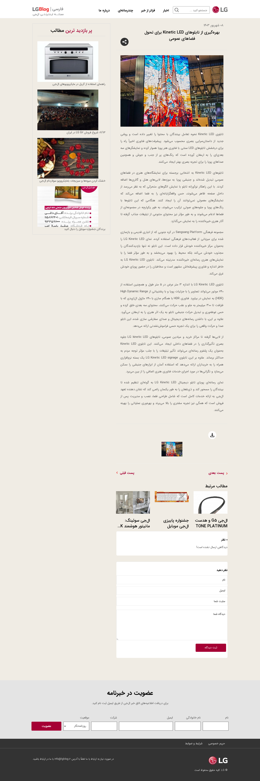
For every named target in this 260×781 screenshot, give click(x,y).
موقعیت (84, 718)
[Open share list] (124, 42)
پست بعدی (216, 473)
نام (227, 718)
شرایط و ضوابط (194, 743)
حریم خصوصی (216, 743)
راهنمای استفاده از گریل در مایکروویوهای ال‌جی (78, 84)
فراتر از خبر (148, 10)
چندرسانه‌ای (125, 10)
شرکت (113, 718)
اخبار (166, 10)
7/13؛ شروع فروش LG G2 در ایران (86, 132)
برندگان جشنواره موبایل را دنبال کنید (84, 229)
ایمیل (170, 718)
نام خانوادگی (193, 718)
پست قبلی (127, 473)
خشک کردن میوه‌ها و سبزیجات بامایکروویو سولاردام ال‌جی (72, 181)
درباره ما (104, 10)
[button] (177, 9)
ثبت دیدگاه (211, 648)
